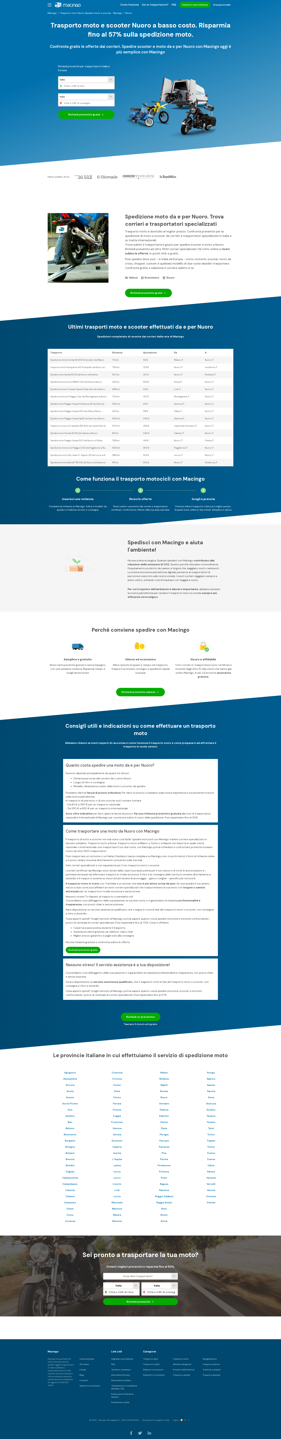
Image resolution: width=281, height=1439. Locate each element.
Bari (70, 1122)
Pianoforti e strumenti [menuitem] (154, 1375)
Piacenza (164, 1146)
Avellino (70, 1115)
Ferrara (117, 1103)
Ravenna (164, 1190)
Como (70, 1214)
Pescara (164, 1140)
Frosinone (117, 1122)
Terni (211, 1128)
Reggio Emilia (164, 1202)
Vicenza (211, 1196)
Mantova (117, 1208)
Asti (70, 1109)
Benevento (70, 1134)
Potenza (164, 1171)
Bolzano (70, 1153)
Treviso (211, 1153)
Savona (211, 1091)
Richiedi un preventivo (140, 1017)
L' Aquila (117, 1159)
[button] (50, 5)
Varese (211, 1171)
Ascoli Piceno (70, 1103)
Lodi (117, 1190)
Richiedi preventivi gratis (83, 949)
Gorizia (117, 1134)
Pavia (164, 1128)
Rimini (164, 1214)
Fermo (117, 1097)
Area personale (222, 4)
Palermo (164, 1115)
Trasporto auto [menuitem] (150, 1359)
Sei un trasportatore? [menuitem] (155, 4)
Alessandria (70, 1078)
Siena (211, 1097)
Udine (211, 1165)
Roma (164, 1221)
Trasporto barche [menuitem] (211, 1364)
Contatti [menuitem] (84, 1380)
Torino (211, 1134)
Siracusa (211, 1103)
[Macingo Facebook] (131, 1433)
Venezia (211, 1177)
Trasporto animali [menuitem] (181, 1375)
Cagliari (70, 1171)
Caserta (70, 1190)
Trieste (211, 1159)
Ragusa (164, 1183)
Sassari (211, 1085)
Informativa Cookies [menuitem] (121, 1380)
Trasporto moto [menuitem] (181, 1359)
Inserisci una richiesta (195, 4)
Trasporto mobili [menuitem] (151, 1364)
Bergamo (70, 1140)
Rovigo (211, 1072)
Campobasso (70, 1183)
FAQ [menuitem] (174, 4)
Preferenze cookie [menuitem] (120, 1402)
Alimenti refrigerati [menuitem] (182, 1364)
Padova (164, 1109)
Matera (117, 1214)
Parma (164, 1122)
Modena (164, 1078)
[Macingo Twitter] (140, 1433)
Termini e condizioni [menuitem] (121, 1369)
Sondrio (211, 1109)
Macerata (117, 1202)
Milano (164, 1072)
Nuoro (164, 1097)
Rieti (164, 1208)
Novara (164, 1091)
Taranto (211, 1115)
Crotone (117, 1078)
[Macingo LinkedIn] (149, 1433)
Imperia (117, 1146)
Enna (117, 1091)
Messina (117, 1221)
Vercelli (211, 1183)
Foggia (117, 1115)
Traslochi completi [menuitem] (212, 1369)
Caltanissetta (70, 1177)
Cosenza (70, 1221)
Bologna (70, 1146)
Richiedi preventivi (84, 114)
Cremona (117, 1072)
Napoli (164, 1085)
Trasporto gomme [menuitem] (211, 1375)
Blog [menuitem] (82, 1375)
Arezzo (70, 1097)
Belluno (70, 1128)
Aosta (70, 1091)
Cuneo (117, 1085)
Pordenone (164, 1165)
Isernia (117, 1153)
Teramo (211, 1122)
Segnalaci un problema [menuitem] (122, 1359)
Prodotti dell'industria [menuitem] (183, 1369)
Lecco (117, 1177)
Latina (117, 1165)
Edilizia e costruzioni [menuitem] (153, 1369)
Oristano (164, 1103)
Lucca (117, 1196)
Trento (211, 1146)
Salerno (211, 1078)
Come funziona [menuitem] (129, 4)
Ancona (70, 1085)
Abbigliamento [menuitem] (210, 1359)
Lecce (117, 1171)
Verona (211, 1190)
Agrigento (70, 1072)
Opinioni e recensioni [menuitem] (90, 1385)
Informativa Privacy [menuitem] (120, 1375)
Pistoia (164, 1159)
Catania (70, 1196)
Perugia (164, 1134)
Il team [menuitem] (83, 1369)
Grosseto (117, 1140)
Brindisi (70, 1165)
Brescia (70, 1159)
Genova (117, 1128)
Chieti (70, 1208)
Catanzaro (70, 1202)
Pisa (164, 1153)
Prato (164, 1177)
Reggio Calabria (164, 1196)
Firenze (117, 1109)
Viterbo (211, 1202)
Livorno (117, 1183)
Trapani (211, 1140)
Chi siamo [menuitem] (84, 1364)
